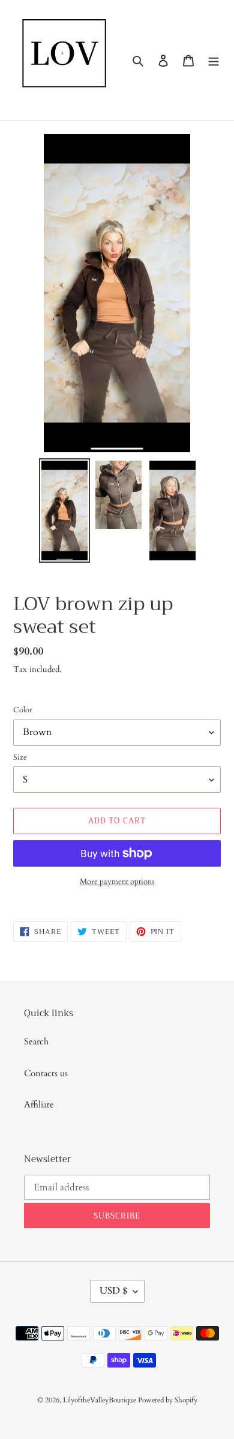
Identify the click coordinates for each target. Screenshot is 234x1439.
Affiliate (39, 1104)
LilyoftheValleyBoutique (100, 1400)
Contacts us (46, 1073)
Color (22, 709)
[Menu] (213, 60)
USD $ (113, 1290)
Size (20, 757)
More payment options (117, 881)
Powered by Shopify (167, 1400)
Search (36, 1041)
